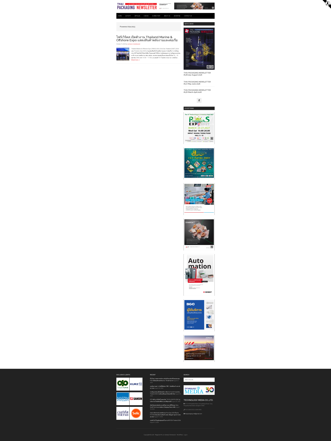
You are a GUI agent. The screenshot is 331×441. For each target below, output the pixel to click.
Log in (185, 434)
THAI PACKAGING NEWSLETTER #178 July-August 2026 (197, 74)
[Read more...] (135, 60)
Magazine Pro (159, 434)
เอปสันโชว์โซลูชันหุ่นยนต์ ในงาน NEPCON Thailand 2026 (165, 420)
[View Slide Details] (187, 6)
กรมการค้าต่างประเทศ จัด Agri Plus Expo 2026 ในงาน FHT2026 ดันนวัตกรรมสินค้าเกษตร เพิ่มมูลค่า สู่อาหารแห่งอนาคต (165, 414)
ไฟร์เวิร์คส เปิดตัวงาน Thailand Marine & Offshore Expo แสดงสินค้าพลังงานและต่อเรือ (147, 38)
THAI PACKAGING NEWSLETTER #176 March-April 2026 (197, 91)
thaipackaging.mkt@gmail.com (193, 413)
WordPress (180, 434)
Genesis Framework (170, 434)
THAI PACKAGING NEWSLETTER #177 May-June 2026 (197, 83)
